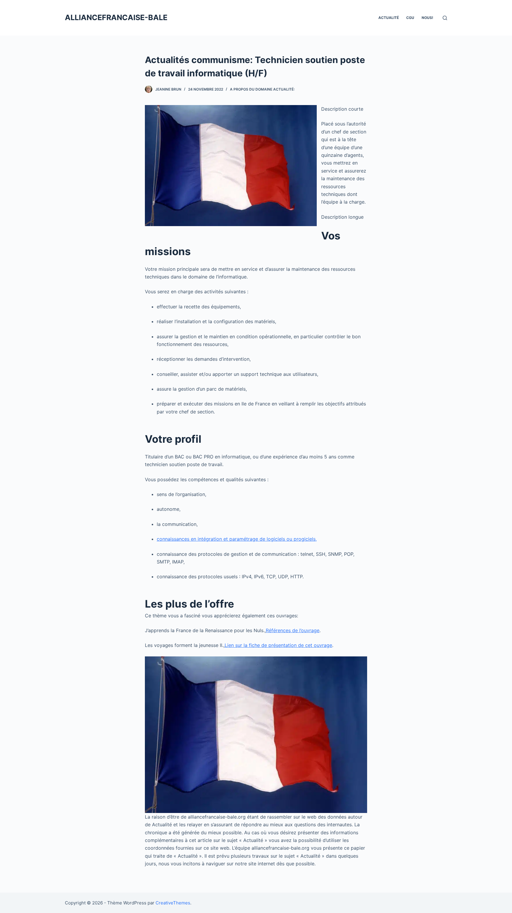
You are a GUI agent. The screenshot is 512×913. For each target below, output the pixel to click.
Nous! (427, 17)
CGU (410, 17)
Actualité (388, 17)
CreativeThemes (173, 903)
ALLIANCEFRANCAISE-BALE (116, 17)
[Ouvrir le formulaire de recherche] (445, 18)
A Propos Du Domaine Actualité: (262, 89)
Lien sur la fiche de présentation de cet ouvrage (278, 645)
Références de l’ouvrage (292, 630)
